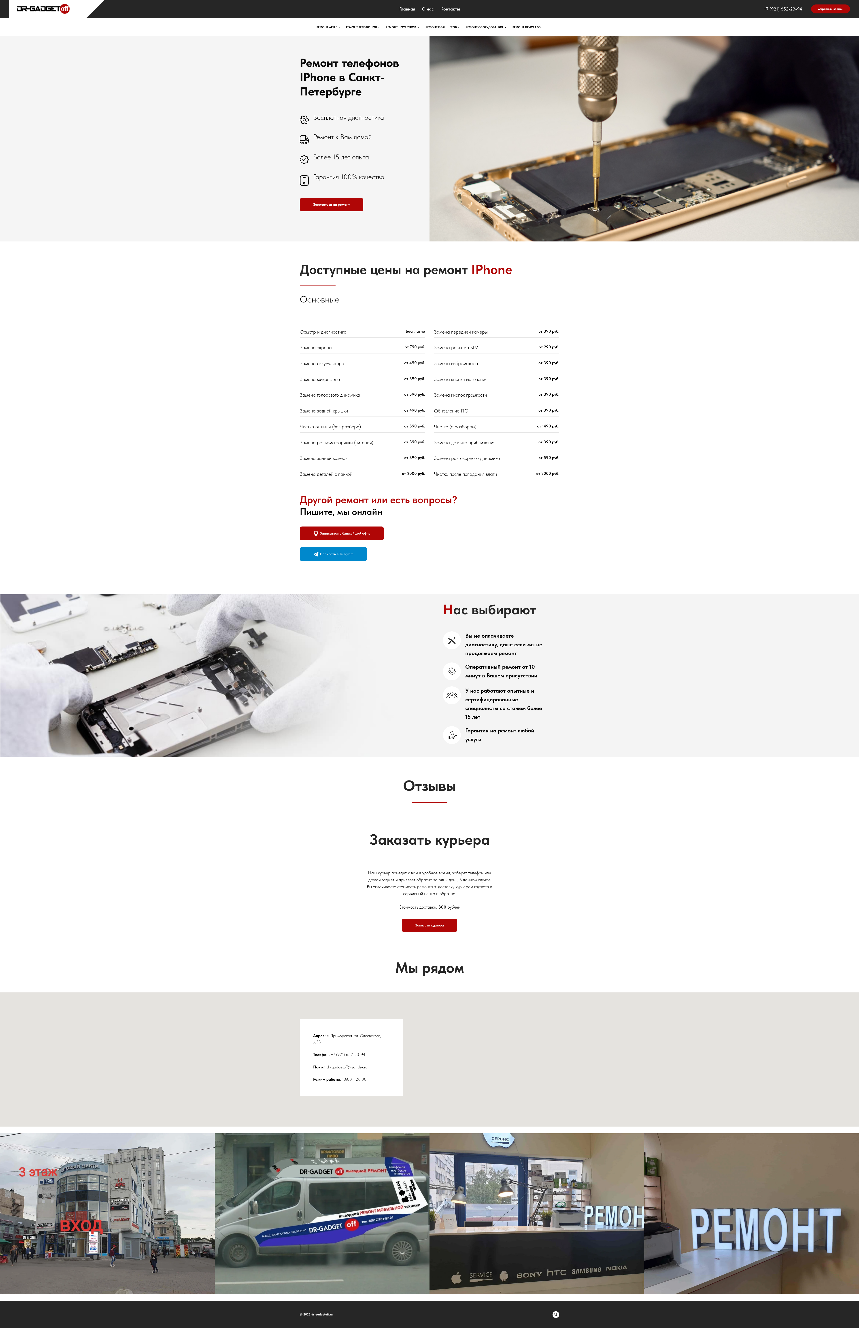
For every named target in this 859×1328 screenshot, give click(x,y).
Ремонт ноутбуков (401, 27)
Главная (407, 9)
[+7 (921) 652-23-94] (556, 1314)
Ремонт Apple (327, 27)
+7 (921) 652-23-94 (783, 9)
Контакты (450, 9)
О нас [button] (428, 9)
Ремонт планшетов (441, 27)
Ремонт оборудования (485, 27)
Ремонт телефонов (361, 27)
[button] (830, 8)
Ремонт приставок (527, 27)
